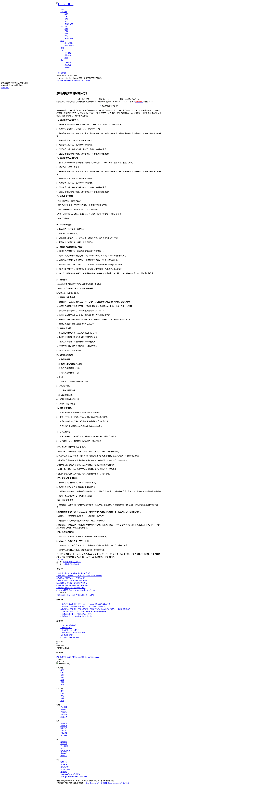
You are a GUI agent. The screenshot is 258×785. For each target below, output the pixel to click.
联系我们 (67, 67)
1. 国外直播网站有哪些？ (69, 625)
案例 (62, 48)
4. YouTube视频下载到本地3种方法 (72, 632)
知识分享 (63, 717)
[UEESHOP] (64, 4)
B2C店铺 (63, 12)
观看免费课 (5, 88)
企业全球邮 (64, 746)
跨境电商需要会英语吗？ (72, 562)
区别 (62, 682)
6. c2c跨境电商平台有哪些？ (70, 637)
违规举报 (63, 756)
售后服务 (63, 742)
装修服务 (67, 55)
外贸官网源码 (69, 46)
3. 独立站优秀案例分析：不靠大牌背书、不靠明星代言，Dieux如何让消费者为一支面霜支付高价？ (95, 609)
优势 (66, 19)
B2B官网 (63, 26)
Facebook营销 (65, 769)
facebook (78, 657)
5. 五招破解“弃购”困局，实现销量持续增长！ (72, 583)
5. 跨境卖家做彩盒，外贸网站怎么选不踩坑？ (76, 614)
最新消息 (67, 65)
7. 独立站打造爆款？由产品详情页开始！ (70, 588)
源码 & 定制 (68, 24)
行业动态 (87, 80)
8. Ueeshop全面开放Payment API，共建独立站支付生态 (75, 590)
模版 (62, 670)
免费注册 (59, 73)
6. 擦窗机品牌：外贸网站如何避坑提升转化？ (76, 616)
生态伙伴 (63, 730)
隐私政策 (63, 733)
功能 (66, 21)
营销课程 (73, 80)
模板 (66, 14)
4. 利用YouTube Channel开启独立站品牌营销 (71, 580)
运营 (62, 50)
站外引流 (59, 657)
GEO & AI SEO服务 (70, 595)
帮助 (66, 58)
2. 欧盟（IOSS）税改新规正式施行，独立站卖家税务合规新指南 (79, 576)
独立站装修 (81, 595)
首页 (62, 9)
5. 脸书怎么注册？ (66, 635)
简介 (62, 60)
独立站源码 (68, 43)
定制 (62, 680)
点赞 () (59, 559)
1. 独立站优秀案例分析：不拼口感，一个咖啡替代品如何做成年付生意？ (86, 604)
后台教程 (59, 80)
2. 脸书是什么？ (66, 628)
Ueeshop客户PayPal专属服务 (70, 774)
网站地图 (126, 783)
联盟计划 (63, 762)
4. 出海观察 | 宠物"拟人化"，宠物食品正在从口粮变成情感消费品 (83, 611)
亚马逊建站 (64, 767)
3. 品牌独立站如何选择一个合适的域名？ (70, 578)
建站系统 (63, 772)
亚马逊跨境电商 (69, 657)
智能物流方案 (65, 751)
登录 (65, 73)
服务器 (62, 748)
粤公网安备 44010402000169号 (111, 783)
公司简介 (67, 62)
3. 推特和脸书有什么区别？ (70, 630)
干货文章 (80, 80)
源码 (62, 41)
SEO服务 (67, 53)
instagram (97, 657)
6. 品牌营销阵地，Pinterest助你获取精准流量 (72, 585)
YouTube (91, 657)
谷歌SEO (59, 595)
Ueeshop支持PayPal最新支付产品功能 (73, 777)
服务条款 (63, 735)
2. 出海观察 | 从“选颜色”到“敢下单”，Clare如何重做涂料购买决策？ (84, 607)
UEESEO (63, 744)
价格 (66, 17)
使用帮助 (63, 753)
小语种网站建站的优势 (71, 564)
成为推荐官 (64, 764)
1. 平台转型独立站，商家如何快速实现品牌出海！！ (75, 573)
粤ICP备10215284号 (92, 783)
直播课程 (66, 80)
